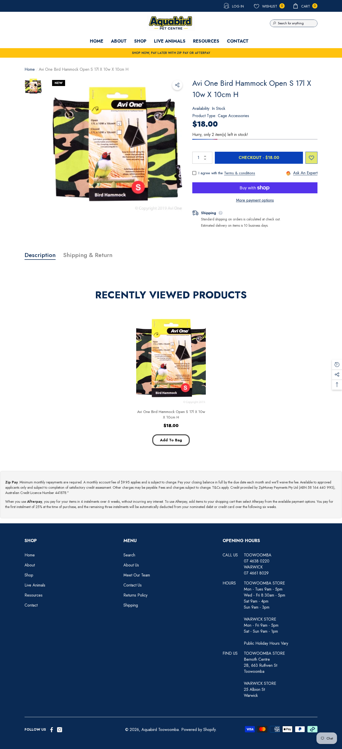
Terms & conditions (239, 173)
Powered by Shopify (198, 729)
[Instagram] (59, 729)
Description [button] (40, 255)
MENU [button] (130, 540)
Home (30, 69)
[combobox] (297, 23)
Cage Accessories (233, 116)
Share (177, 85)
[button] (304, 6)
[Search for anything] (293, 23)
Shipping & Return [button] (87, 255)
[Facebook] (51, 729)
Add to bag (171, 440)
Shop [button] (31, 540)
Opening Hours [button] (241, 540)
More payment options (255, 200)
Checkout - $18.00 (259, 157)
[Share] (177, 85)
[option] (117, 145)
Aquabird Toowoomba (160, 729)
